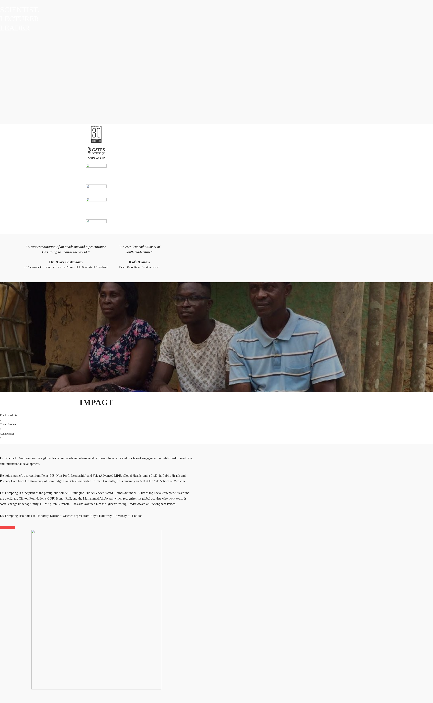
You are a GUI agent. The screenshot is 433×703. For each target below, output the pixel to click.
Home (4, 222)
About (13, 222)
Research (50, 222)
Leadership (27, 222)
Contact (61, 222)
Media (39, 222)
